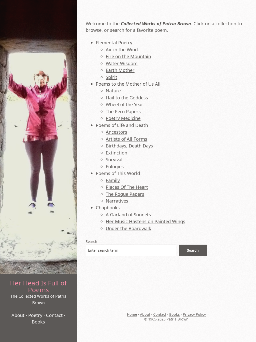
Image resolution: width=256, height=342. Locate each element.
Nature (113, 90)
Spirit (111, 77)
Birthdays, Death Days (129, 145)
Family (113, 180)
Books (38, 321)
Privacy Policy (194, 314)
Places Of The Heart (127, 187)
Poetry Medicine (123, 118)
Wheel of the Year (124, 104)
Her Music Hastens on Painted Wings (145, 221)
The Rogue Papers (125, 194)
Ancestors (116, 132)
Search (91, 241)
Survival (114, 159)
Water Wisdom (122, 63)
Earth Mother (120, 70)
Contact (54, 315)
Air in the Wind (122, 49)
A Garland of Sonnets (128, 214)
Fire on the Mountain (128, 56)
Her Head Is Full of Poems (38, 286)
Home (132, 314)
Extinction (116, 152)
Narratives (117, 201)
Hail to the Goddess (127, 97)
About (18, 315)
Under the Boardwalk (128, 228)
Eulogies (115, 166)
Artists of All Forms (126, 139)
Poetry (35, 315)
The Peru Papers (123, 111)
